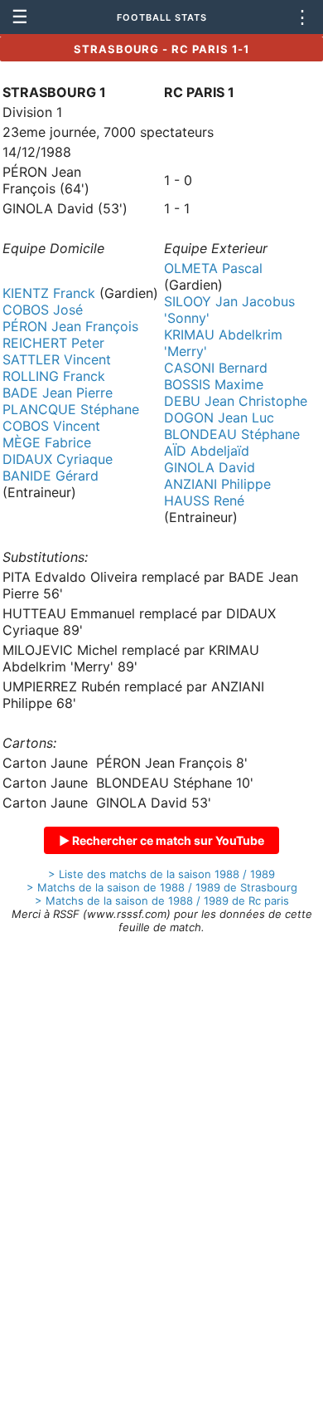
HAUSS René (204, 500)
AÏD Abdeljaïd (206, 450)
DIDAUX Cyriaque (57, 459)
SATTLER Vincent (56, 359)
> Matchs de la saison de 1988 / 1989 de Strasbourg (162, 887)
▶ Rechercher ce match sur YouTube (161, 840)
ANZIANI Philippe (217, 484)
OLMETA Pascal (213, 268)
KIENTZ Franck (48, 293)
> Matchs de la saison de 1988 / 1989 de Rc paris (162, 900)
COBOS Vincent (51, 425)
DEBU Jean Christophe (235, 401)
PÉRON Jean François (70, 326)
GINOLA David (209, 467)
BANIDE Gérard (50, 475)
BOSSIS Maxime (213, 384)
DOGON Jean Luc (219, 417)
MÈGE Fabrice (46, 442)
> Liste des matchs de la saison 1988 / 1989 (161, 874)
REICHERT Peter (53, 342)
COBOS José (42, 309)
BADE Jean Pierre (57, 392)
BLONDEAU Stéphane (232, 434)
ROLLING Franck (53, 376)
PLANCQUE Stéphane (70, 409)
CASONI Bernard (216, 367)
